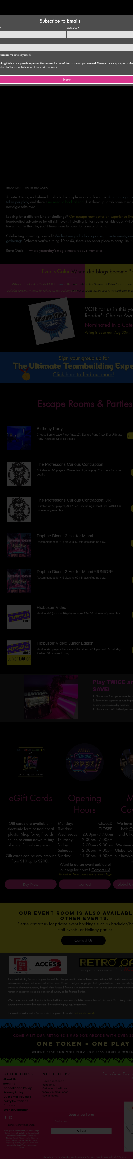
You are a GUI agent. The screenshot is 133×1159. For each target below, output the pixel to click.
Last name (73, 27)
